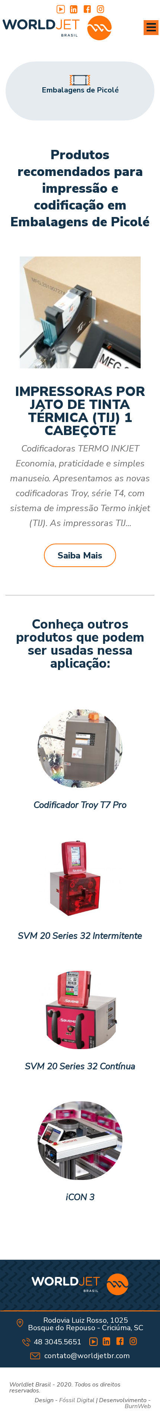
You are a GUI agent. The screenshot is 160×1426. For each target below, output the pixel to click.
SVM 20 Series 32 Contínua (80, 1066)
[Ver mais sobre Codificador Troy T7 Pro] (80, 749)
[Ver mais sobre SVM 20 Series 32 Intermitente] (80, 880)
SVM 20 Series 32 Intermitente (80, 936)
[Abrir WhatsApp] (141, 1407)
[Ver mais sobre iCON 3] (80, 1141)
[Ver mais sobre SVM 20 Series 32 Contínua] (80, 1010)
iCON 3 (80, 1197)
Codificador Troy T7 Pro (80, 805)
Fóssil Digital (77, 1400)
